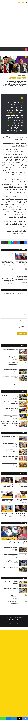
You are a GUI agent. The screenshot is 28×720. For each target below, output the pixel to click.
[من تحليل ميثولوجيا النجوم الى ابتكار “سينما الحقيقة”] (7, 494)
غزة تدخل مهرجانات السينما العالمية (10, 376)
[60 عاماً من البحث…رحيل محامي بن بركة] (23, 445)
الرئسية (19, 75)
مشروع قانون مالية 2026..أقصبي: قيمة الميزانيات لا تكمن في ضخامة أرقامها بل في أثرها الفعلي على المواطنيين (9, 423)
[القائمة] (2, 3)
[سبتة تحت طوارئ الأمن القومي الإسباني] (23, 371)
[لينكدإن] (18, 242)
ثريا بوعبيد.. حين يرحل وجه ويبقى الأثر (9, 436)
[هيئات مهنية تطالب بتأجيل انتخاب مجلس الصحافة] (23, 604)
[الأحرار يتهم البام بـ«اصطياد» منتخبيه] (23, 351)
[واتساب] (9, 242)
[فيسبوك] (25, 242)
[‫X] (22, 242)
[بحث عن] (26, 3)
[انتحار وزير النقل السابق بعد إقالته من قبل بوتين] (21, 256)
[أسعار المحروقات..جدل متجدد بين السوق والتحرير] (23, 410)
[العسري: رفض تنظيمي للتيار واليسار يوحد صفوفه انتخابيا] (23, 417)
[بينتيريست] (15, 242)
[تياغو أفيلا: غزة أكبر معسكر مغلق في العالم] (23, 397)
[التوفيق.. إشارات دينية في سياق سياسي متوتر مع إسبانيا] (23, 365)
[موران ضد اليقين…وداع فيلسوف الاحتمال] (21, 494)
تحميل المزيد (14, 384)
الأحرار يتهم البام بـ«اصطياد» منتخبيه (10, 349)
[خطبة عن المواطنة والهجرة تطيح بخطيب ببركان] (23, 358)
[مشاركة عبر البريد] (6, 242)
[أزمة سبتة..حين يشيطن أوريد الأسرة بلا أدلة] (21, 480)
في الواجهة (13, 78)
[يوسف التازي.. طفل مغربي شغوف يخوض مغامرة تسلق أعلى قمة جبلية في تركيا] (7, 256)
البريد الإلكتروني (23, 320)
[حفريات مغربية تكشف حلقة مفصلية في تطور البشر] (23, 465)
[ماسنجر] (12, 242)
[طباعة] (2, 242)
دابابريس (15, 617)
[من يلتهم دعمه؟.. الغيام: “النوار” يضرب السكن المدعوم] (23, 404)
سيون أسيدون (12, 112)
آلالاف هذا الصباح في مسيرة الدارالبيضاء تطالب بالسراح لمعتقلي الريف (7, 280)
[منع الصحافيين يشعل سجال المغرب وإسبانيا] (23, 590)
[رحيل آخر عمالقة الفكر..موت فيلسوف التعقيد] (21, 508)
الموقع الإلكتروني (23, 327)
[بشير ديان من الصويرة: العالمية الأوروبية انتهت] (7, 480)
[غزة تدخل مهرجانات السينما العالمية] (23, 378)
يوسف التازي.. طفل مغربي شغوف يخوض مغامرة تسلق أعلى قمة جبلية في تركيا (7, 263)
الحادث (7, 125)
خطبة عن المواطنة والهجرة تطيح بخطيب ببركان (14, 49)
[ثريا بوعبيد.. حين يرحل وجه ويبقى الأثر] (23, 438)
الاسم (25, 314)
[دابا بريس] (18, 3)
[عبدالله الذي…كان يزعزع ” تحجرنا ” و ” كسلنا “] (23, 458)
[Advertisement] (14, 26)
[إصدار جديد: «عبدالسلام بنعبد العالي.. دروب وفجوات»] (7, 508)
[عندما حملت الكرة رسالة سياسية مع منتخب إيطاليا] (23, 452)
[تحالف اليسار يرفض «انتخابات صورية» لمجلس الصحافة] (23, 597)
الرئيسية (24, 75)
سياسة (19, 78)
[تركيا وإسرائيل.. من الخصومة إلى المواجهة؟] (23, 584)
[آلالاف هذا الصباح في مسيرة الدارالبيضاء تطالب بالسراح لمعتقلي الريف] (7, 272)
